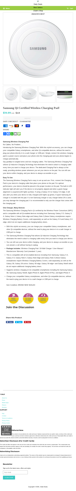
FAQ (3, 413)
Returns (4, 405)
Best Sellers (38, 7)
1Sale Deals (44, 487)
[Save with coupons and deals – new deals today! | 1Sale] (38, 1)
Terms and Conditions (34, 480)
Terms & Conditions (7, 418)
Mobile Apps (5, 402)
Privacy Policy (6, 420)
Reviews (4, 407)
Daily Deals (38, 4)
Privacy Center (6, 423)
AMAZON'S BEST (38, 14)
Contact (4, 416)
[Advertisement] (39, 337)
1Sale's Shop (38, 11)
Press (3, 400)
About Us (4, 398)
